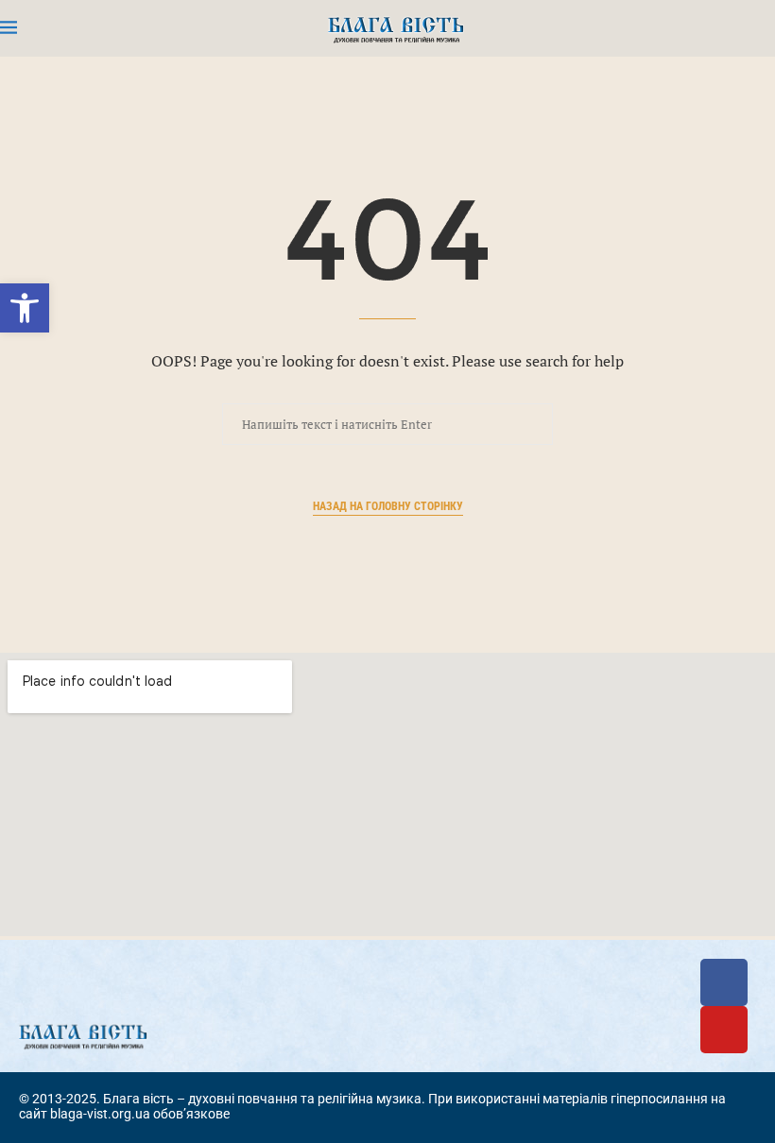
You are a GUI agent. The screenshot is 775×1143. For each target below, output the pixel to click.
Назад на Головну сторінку (388, 506)
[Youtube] (724, 1029)
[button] (24, 308)
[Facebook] (724, 982)
